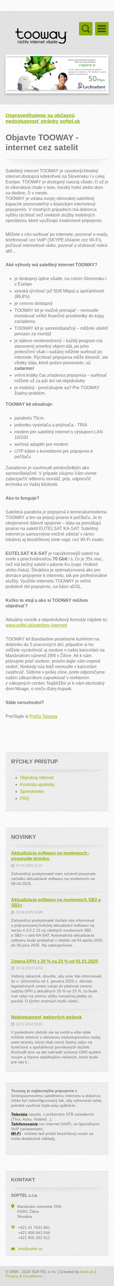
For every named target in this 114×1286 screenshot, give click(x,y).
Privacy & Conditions (24, 1276)
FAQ (24, 798)
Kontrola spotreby (37, 784)
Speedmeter (32, 791)
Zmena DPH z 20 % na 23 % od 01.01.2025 (54, 961)
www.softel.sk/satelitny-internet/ (36, 625)
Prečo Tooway (44, 716)
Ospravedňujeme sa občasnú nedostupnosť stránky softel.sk (43, 118)
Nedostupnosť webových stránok (46, 1017)
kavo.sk (87, 1271)
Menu (101, 28)
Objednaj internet (37, 777)
